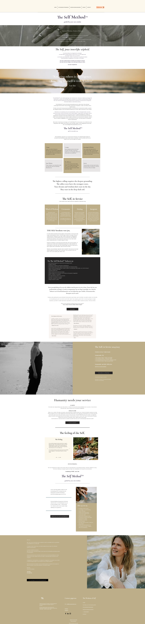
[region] (51, 215)
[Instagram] (70, 614)
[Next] (69, 448)
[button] (63, 7)
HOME (84, 602)
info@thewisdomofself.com (71, 604)
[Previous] (47, 448)
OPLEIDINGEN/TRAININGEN (88, 607)
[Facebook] (66, 614)
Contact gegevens (70, 598)
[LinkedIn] (68, 614)
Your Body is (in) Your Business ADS (89, 604)
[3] (60, 457)
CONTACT (84, 614)
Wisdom (89, 598)
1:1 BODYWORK (86, 611)
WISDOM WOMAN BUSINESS (88, 609)
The (84, 598)
